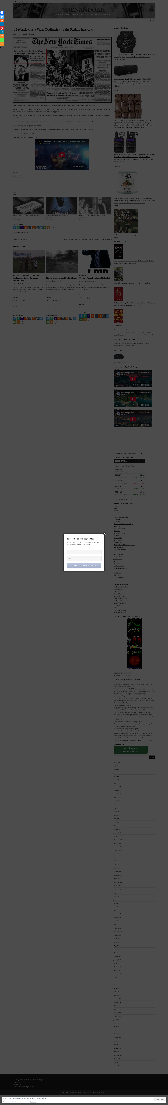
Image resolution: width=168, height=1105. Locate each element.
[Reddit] (2, 20)
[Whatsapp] (2, 40)
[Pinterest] (2, 28)
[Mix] (2, 36)
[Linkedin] (2, 24)
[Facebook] (2, 13)
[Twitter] (2, 17)
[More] (2, 44)
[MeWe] (2, 32)
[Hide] (1, 47)
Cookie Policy (33, 1102)
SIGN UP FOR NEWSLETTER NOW (84, 565)
